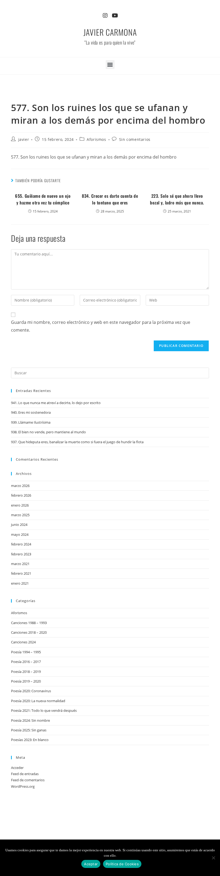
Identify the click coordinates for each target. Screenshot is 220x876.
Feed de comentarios (28, 780)
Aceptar (91, 864)
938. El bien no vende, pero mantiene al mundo (48, 432)
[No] (213, 857)
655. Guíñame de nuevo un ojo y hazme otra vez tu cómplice (43, 199)
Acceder (17, 767)
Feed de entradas (25, 773)
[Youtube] (115, 15)
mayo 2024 (19, 534)
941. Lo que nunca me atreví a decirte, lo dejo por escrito (56, 402)
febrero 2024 (21, 544)
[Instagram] (105, 15)
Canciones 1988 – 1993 (29, 622)
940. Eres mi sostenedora (31, 412)
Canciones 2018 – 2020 (29, 632)
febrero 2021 (21, 573)
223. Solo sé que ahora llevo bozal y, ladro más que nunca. (177, 199)
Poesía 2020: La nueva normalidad (38, 700)
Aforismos (96, 139)
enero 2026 (20, 505)
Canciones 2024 (23, 642)
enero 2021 (20, 583)
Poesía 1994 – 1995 (26, 652)
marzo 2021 (20, 563)
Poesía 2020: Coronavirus (31, 690)
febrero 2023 (21, 554)
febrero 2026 (21, 495)
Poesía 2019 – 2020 (26, 681)
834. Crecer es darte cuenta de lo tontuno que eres (110, 199)
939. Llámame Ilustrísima (30, 422)
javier (23, 139)
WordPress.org (23, 786)
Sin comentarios (135, 139)
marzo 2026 (20, 485)
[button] (110, 64)
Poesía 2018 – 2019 (26, 671)
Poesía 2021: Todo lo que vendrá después (44, 710)
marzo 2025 (20, 514)
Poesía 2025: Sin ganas (28, 730)
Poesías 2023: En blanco (30, 739)
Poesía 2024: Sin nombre (30, 720)
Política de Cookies (122, 864)
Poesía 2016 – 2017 (26, 661)
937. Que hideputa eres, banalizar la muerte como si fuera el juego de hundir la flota (77, 441)
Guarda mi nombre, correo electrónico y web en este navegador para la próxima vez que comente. (100, 326)
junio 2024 (19, 524)
